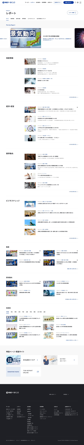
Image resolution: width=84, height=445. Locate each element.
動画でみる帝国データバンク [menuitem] (32, 430)
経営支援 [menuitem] (29, 420)
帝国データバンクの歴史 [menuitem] (31, 433)
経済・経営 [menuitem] (19, 414)
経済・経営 (18, 21)
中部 (23, 314)
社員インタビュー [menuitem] (43, 416)
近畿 (27, 314)
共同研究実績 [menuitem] (56, 417)
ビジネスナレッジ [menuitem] (20, 417)
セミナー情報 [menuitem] (56, 414)
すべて (7, 21)
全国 (44, 314)
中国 (31, 314)
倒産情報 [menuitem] (18, 412)
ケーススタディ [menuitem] (42, 412)
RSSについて (33, 443)
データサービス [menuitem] (31, 418)
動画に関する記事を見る (72, 271)
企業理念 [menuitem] (29, 412)
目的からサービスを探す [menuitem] (10, 412)
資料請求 (65, 397)
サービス (8, 409)
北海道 (7, 314)
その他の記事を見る (73, 100)
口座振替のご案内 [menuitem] (9, 419)
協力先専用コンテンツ (41, 21)
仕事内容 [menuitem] (41, 417)
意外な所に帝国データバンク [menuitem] (32, 435)
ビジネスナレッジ (31, 21)
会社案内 (29, 409)
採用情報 (41, 409)
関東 (15, 314)
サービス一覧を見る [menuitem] (9, 414)
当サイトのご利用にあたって (10, 443)
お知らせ (55, 409)
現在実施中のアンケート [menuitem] (58, 416)
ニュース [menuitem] (55, 412)
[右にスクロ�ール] (81, 41)
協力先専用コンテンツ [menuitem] (21, 419)
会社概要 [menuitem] (29, 422)
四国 (34, 314)
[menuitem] (71, 412)
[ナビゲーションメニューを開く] (80, 4)
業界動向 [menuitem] (18, 416)
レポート (18, 409)
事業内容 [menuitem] (29, 414)
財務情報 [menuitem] (29, 424)
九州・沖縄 (39, 314)
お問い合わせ (51, 397)
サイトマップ (18, 443)
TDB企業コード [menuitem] (9, 416)
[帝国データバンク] (8, 4)
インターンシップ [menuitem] (43, 421)
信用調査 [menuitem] (29, 416)
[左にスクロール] (3, 41)
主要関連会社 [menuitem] (29, 428)
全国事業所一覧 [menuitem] (30, 426)
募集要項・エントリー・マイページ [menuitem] (46, 419)
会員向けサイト (68, 409)
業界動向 (24, 21)
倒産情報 (12, 21)
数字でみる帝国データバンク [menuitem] (32, 431)
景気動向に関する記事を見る (71, 302)
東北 (12, 314)
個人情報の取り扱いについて (25, 443)
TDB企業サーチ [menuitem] (9, 421)
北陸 (19, 314)
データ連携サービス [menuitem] (9, 417)
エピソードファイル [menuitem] (43, 414)
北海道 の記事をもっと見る (71, 343)
